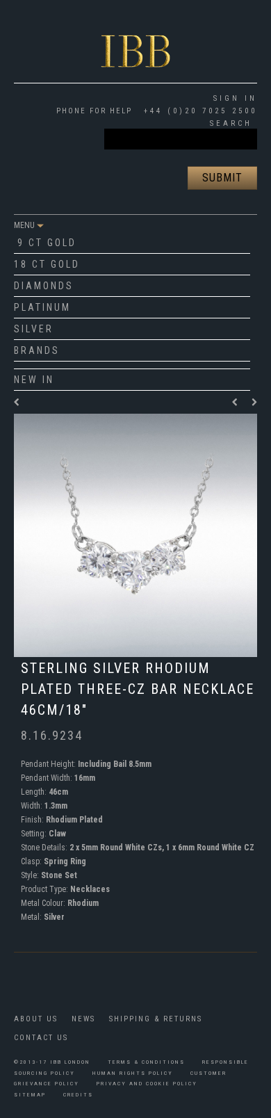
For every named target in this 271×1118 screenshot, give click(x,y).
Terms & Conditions (146, 1062)
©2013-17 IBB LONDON (52, 1062)
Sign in (235, 98)
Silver (34, 328)
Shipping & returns (155, 1018)
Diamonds (44, 285)
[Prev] (238, 402)
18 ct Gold (47, 264)
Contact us (41, 1037)
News (83, 1018)
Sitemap (30, 1095)
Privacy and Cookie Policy (147, 1083)
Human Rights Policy (132, 1073)
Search (231, 123)
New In (34, 379)
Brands (37, 350)
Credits (78, 1095)
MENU (25, 225)
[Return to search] (17, 402)
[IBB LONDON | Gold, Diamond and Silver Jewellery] (135, 39)
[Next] (254, 402)
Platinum (42, 307)
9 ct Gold (46, 242)
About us (36, 1018)
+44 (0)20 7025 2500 (198, 110)
